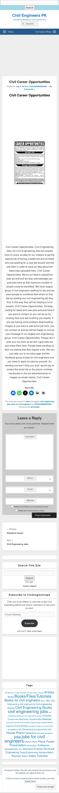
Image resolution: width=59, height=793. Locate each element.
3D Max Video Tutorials (35, 693)
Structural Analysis (33, 749)
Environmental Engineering (29, 722)
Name (30, 477)
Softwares (43, 745)
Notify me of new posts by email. (31, 510)
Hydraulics (30, 733)
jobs (17, 736)
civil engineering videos (33, 716)
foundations (13, 729)
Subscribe (29, 623)
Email (30, 489)
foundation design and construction (40, 726)
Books (11, 696)
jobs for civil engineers (21, 404)
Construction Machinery (18, 719)
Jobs (27, 401)
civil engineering (27, 704)
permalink (35, 406)
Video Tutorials (38, 756)
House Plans (15, 732)
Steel (20, 749)
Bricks (43, 700)
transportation (46, 752)
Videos (24, 756)
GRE (49, 729)
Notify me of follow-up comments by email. (31, 506)
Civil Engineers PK (29, 15)
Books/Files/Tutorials (32, 696)
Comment (30, 436)
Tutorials (16, 756)
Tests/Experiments (29, 752)
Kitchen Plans (31, 741)
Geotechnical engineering (34, 729)
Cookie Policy (30, 781)
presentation (32, 745)
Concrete (47, 715)
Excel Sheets (21, 725)
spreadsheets (11, 748)
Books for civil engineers (22, 700)
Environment (12, 722)
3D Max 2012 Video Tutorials (15, 692)
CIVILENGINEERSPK (38, 86)
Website (30, 500)
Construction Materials (40, 719)
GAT (20, 729)
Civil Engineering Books (33, 707)
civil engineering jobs (28, 711)
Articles (49, 692)
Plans (42, 741)
